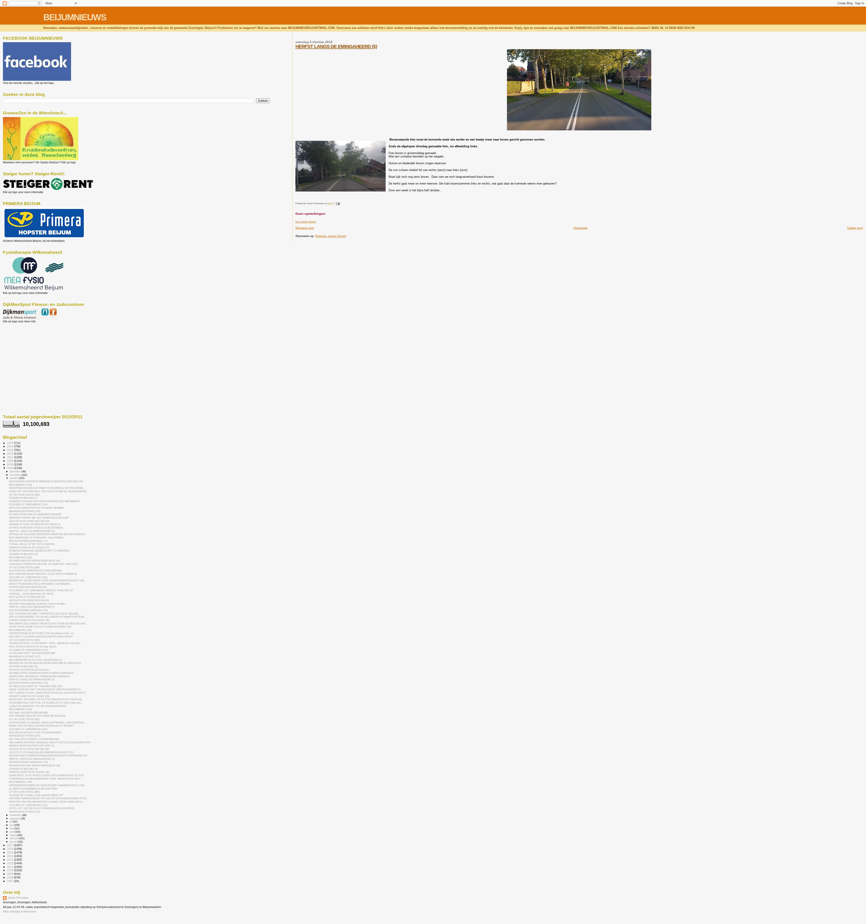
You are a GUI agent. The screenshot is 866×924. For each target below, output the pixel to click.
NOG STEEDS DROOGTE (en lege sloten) (32, 646)
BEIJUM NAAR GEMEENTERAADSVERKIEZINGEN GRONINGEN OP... (49, 755)
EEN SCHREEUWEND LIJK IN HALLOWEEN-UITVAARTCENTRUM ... (48, 616)
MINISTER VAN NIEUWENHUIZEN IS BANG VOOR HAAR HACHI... (46, 801)
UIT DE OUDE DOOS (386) (24, 791)
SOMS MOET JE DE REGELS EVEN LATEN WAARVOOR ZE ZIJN (46, 775)
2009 (10, 873)
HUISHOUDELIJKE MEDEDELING (28, 587)
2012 (10, 863)
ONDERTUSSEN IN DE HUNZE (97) (29, 547)
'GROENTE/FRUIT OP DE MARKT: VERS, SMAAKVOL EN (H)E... (45, 643)
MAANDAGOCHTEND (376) (24, 735)
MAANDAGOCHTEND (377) (24, 656)
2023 (10, 449)
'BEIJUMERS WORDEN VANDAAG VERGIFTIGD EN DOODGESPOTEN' (49, 742)
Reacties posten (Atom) (330, 236)
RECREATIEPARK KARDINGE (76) (28, 610)
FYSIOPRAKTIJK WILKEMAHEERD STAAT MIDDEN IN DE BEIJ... (45, 778)
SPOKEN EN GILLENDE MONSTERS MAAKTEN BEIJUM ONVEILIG (47, 534)
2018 (10, 468)
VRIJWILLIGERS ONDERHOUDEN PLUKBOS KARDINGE (41, 673)
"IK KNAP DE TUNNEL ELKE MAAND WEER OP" (36, 795)
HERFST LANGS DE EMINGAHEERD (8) (32, 531)
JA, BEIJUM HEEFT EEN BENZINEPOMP (32, 653)
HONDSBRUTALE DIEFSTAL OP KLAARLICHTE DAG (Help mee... (46, 702)
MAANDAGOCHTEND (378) (24, 511)
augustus (15, 818)
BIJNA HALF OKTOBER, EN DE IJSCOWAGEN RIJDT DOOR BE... (46, 699)
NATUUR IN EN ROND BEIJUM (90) (29, 749)
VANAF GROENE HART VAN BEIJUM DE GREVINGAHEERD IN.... (46, 689)
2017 (10, 845)
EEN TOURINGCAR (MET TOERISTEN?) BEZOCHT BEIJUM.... (45, 613)
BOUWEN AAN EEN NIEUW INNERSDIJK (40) (34, 765)
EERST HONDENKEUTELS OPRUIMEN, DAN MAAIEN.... (41, 583)
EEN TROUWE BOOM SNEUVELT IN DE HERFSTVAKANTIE (43, 574)
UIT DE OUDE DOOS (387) (24, 719)
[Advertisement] (23, 347)
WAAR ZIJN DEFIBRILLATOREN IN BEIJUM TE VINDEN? (41, 725)
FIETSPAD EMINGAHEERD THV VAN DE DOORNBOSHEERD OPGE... (49, 798)
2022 (10, 453)
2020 (10, 460)
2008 (10, 877)
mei (12, 828)
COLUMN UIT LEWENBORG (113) (28, 729)
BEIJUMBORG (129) (20, 782)
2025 (10, 442)
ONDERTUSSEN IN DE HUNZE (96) (29, 620)
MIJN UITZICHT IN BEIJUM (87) (27, 597)
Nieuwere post (304, 228)
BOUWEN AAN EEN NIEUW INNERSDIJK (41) (34, 560)
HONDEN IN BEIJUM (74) (23, 768)
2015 (10, 852)
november (15, 475)
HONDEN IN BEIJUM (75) (23, 666)
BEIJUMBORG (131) (20, 630)
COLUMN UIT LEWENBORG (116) (28, 504)
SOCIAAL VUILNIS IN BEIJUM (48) (28, 712)
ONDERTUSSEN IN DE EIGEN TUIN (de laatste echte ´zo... (42, 633)
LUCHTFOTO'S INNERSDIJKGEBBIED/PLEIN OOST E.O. (41, 752)
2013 (10, 859)
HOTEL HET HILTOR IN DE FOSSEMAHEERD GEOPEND (41, 808)
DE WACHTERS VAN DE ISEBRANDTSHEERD (35, 514)
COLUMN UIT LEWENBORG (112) (28, 805)
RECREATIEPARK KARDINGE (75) (28, 682)
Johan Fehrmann (17, 897)
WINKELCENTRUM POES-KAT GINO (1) (32, 745)
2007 (10, 881)
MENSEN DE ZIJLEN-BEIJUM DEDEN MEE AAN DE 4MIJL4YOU (45, 663)
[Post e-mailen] (337, 203)
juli (11, 821)
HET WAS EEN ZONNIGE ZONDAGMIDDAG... (35, 739)
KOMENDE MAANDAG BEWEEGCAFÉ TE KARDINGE (39, 550)
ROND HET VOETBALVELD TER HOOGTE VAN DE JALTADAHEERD (48, 491)
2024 (10, 446)
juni (12, 825)
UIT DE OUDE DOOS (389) (24, 567)
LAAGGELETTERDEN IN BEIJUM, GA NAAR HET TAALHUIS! (43, 564)
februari (14, 838)
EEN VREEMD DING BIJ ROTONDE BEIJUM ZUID (37, 715)
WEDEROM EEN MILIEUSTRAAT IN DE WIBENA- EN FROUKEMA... (47, 488)
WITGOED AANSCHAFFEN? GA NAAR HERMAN (36, 507)
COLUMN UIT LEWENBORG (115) (28, 577)
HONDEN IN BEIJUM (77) (23, 498)
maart (13, 835)
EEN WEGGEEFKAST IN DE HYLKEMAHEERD (35, 732)
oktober (14, 478)
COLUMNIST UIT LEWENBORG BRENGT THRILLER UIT (41, 590)
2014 (10, 856)
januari (14, 841)
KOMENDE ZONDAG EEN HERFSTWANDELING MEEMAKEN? (44, 501)
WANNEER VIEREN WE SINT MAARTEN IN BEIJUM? (39, 517)
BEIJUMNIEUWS (74, 17)
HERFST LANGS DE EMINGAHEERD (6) (32, 679)
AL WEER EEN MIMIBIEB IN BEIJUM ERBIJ (33, 788)
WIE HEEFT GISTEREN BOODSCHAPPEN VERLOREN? (41, 636)
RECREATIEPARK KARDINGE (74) (28, 762)
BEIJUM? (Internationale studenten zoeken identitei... (38, 603)
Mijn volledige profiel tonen (19, 911)
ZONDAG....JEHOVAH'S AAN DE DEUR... (32, 593)
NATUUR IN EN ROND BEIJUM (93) (29, 521)
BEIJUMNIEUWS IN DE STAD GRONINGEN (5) (35, 659)
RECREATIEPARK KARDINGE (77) (28, 541)
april (12, 831)
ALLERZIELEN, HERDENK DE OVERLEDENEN (35, 570)
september (16, 815)
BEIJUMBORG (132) (20, 557)
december (15, 471)
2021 (10, 457)
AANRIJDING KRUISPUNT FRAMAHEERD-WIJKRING (39, 676)
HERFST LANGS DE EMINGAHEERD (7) (32, 606)
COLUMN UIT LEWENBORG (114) (28, 650)
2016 (10, 848)
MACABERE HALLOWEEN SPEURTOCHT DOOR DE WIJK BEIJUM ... (48, 623)
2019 (10, 464)
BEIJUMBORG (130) (20, 709)
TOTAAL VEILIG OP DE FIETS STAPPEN (32, 544)
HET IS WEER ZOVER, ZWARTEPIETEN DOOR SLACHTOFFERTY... (48, 692)
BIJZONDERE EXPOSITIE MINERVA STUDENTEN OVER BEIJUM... (47, 481)
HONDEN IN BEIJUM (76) (23, 554)
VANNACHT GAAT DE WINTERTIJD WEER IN (34, 524)
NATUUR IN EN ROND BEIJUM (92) (29, 600)
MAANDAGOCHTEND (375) (24, 811)
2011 (10, 866)
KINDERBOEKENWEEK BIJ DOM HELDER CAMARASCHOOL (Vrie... (47, 785)
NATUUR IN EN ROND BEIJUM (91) (29, 669)
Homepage (580, 228)
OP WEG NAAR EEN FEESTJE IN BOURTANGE (36, 527)
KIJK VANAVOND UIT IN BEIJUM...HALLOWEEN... (37, 537)
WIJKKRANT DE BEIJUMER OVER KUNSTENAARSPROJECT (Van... (47, 580)
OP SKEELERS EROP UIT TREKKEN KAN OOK (35, 686)
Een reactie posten (305, 221)
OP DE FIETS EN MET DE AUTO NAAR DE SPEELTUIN (40, 626)
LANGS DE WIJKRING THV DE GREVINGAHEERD (37, 706)
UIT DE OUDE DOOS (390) (24, 494)
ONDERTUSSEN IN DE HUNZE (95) (29, 696)
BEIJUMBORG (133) (20, 484)
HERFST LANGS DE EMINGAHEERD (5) (336, 46)
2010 (10, 870)
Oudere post (855, 228)
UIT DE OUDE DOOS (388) (24, 640)
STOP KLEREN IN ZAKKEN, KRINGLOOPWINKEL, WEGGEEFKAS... (47, 722)
